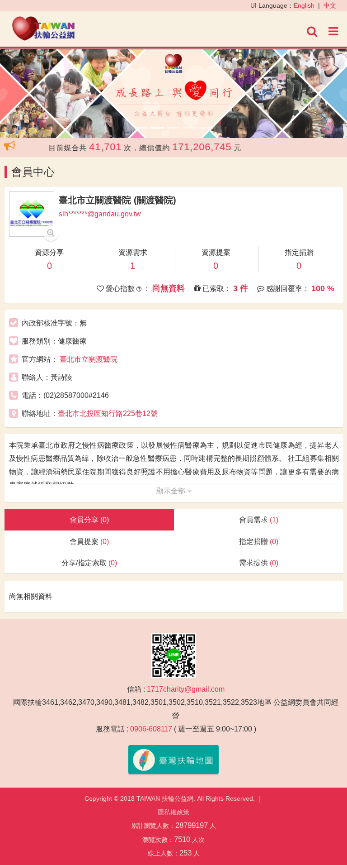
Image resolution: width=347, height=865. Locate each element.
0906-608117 (151, 729)
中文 (330, 5)
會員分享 (89, 520)
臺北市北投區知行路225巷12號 (108, 413)
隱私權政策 (173, 812)
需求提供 (258, 563)
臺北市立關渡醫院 (88, 359)
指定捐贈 (258, 541)
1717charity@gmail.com (186, 689)
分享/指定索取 (89, 563)
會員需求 (258, 520)
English (304, 5)
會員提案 (89, 541)
